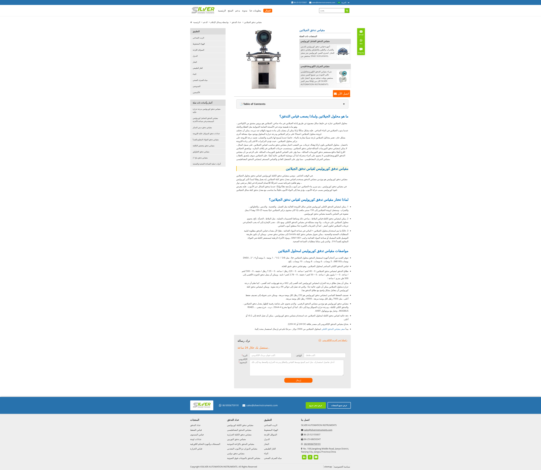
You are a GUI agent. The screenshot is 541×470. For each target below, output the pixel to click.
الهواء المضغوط (199, 44)
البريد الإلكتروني (243, 357)
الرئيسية (222, 10)
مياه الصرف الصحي (200, 80)
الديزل (195, 56)
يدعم (237, 10)
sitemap (328, 466)
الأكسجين (196, 92)
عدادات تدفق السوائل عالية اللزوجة (206, 133)
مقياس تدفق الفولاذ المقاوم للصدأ (206, 139)
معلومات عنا (255, 10)
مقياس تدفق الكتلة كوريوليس (240, 425)
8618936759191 (230, 405)
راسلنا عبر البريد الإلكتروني (334, 340)
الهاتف (299, 355)
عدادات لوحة (195, 439)
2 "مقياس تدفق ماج (200, 157)
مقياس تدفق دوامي (235, 453)
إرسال (298, 380)
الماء (194, 74)
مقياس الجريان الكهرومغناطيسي (315, 66)
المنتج (230, 10)
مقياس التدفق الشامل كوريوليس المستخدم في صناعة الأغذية (205, 119)
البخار (195, 62)
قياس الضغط (196, 429)
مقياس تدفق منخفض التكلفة (203, 145)
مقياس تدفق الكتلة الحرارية (239, 434)
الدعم (205, 22)
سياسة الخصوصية (342, 466)
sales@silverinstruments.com (323, 2)
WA (359, 44)
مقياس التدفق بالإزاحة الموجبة (240, 444)
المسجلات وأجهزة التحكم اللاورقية (205, 444)
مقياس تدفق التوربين (236, 439)
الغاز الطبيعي (198, 68)
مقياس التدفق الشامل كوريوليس (315, 41)
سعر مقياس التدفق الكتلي (333, 329)
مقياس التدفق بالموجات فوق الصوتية (243, 458)
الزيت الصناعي (198, 37)
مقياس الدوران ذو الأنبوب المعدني (242, 448)
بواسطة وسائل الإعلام (219, 22)
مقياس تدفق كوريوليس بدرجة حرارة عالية (206, 110)
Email (360, 33)
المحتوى (243, 362)
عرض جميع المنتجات (339, 405)
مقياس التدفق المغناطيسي (239, 429)
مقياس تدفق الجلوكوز (201, 151)
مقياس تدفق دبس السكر (202, 127)
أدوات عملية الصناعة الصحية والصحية (207, 163)
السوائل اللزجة (198, 50)
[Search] (347, 10)
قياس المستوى (197, 434)
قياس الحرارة (196, 448)
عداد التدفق (236, 22)
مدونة (244, 10)
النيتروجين (196, 86)
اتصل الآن (343, 93)
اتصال (267, 10)
